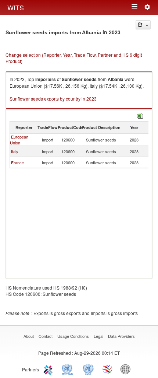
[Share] (143, 24)
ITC (49, 368)
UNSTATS (88, 368)
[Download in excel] (140, 115)
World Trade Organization (107, 368)
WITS (15, 7)
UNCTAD (68, 368)
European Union (19, 140)
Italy (14, 151)
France (17, 162)
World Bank (127, 368)
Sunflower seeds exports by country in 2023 (53, 98)
